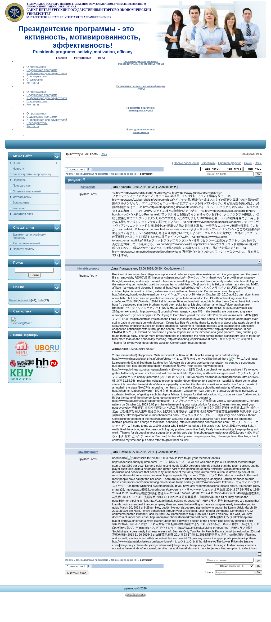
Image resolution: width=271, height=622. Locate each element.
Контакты (32, 82)
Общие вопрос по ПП (124, 174)
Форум (69, 174)
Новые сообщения (186, 163)
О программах (36, 66)
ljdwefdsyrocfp (88, 451)
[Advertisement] (135, 610)
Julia (41, 300)
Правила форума (229, 163)
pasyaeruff (146, 174)
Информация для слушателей (46, 73)
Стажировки (34, 79)
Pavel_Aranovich (20, 300)
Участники (208, 163)
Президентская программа (92, 174)
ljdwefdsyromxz (88, 268)
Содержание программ (41, 70)
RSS (104, 154)
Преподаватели (36, 76)
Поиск (248, 163)
